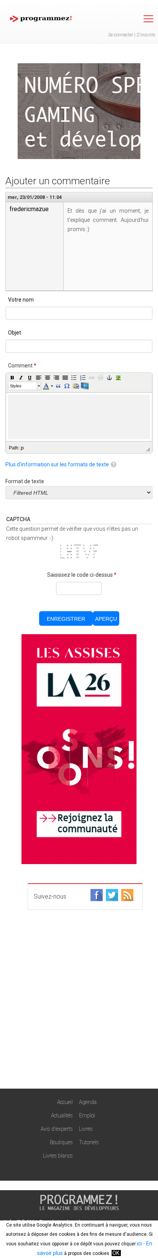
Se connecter (120, 35)
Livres (86, 1129)
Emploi (87, 1115)
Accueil (65, 1102)
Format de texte (24, 481)
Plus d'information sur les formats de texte (57, 464)
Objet (14, 333)
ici (139, 1243)
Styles (15, 386)
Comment (22, 365)
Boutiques (61, 1142)
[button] (12, 377)
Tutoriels (89, 1142)
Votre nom (21, 300)
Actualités (62, 1115)
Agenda (88, 1102)
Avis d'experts (57, 1129)
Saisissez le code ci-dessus (82, 575)
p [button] (22, 447)
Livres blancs (58, 1156)
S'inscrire (146, 35)
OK (115, 1253)
